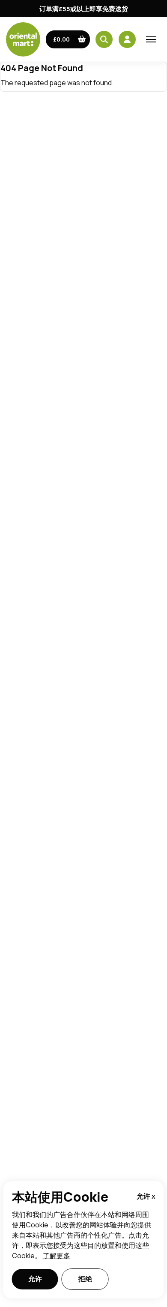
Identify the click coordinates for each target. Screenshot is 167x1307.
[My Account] (127, 39)
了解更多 (56, 1255)
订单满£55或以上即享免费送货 (83, 8)
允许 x (146, 1196)
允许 (35, 1278)
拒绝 (85, 1278)
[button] (68, 39)
